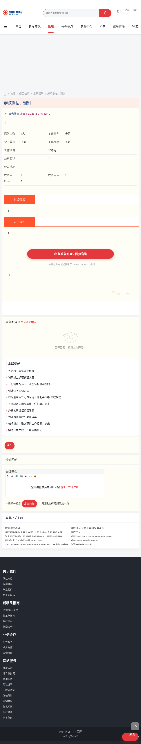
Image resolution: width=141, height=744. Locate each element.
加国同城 (5, 93)
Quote (26, 476)
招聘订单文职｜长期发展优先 (25, 430)
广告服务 (8, 641)
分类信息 (67, 26)
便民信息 (24, 93)
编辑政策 (8, 583)
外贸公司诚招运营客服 (21, 410)
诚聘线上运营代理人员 (21, 377)
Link (21, 476)
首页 (18, 26)
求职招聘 (38, 93)
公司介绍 (20, 222)
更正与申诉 (9, 595)
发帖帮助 (8, 695)
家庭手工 (75, 532)
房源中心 (86, 26)
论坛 (51, 26)
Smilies (35, 476)
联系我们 (8, 589)
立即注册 (73, 487)
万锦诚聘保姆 (12, 528)
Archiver (64, 731)
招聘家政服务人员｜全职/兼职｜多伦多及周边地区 (34, 532)
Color (12, 476)
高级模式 (11, 471)
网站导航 (8, 700)
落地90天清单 (10, 610)
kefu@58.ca (70, 736)
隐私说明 (8, 684)
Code (30, 476)
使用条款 (8, 678)
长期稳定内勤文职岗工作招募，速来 (29, 403)
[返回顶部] (135, 726)
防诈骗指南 (9, 673)
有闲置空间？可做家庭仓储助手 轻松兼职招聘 (34, 397)
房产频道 (8, 712)
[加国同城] (15, 13)
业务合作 (8, 647)
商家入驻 (8, 667)
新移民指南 (11, 603)
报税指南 (8, 621)
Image (17, 476)
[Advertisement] (70, 62)
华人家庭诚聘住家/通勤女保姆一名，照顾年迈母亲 (34, 536)
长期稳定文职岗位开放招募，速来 (24, 540)
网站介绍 (8, 578)
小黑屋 (77, 731)
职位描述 (20, 199)
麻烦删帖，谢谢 (56, 93)
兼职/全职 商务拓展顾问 (84, 540)
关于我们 (9, 571)
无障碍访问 (9, 689)
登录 (127, 9)
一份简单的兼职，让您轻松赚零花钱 (29, 384)
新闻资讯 (35, 26)
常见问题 (8, 706)
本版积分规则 (13, 503)
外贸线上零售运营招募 (21, 371)
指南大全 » (9, 626)
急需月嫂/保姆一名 (81, 544)
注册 (134, 9)
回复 (118, 294)
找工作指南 (9, 615)
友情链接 (8, 652)
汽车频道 (8, 717)
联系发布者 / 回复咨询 (72, 254)
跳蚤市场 (119, 26)
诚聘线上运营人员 (18, 390)
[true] (105, 13)
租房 (102, 26)
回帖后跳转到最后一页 (56, 503)
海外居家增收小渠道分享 (22, 416)
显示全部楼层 (28, 322)
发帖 (9, 444)
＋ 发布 (130, 735)
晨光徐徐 (14, 113)
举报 (128, 294)
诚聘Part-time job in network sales (91, 536)
